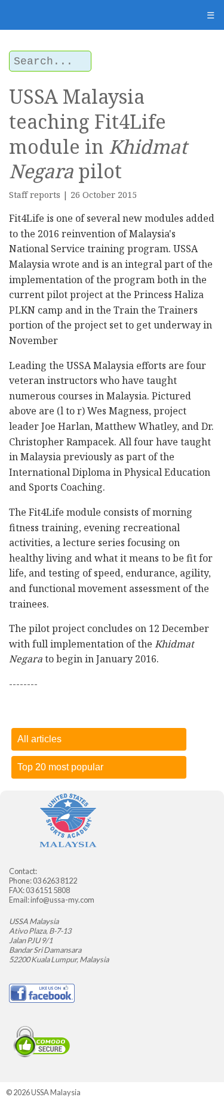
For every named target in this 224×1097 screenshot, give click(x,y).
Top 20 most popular (60, 767)
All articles (39, 739)
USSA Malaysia (56, 1092)
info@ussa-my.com (62, 899)
